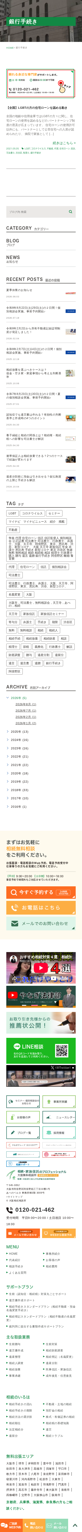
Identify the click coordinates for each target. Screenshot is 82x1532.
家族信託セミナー (52, 614)
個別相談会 (59, 567)
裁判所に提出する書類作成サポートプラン (36, 1326)
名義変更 (14, 594)
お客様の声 (53, 1260)
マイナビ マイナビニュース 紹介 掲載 (37, 521)
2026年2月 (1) (26, 717)
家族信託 (29, 614)
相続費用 (51, 1266)
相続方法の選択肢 (20, 1416)
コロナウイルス (38, 149)
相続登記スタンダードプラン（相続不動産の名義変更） (40, 1318)
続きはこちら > (64, 143)
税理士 (26, 153)
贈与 (29, 655)
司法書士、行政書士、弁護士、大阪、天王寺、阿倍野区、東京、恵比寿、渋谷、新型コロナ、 (41, 585)
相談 (64, 638)
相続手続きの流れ (20, 1404)
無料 (12, 630)
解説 (69, 646)
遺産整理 (15, 1356)
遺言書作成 (16, 1350)
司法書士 (10, 153)
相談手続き (16, 1266)
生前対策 (51, 1344)
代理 (56, 149)
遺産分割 (43, 655)
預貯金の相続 (54, 1410)
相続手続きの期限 (20, 1410)
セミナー (54, 513)
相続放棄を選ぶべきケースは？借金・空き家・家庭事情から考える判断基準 (33, 373)
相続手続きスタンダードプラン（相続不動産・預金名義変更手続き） (40, 1308)
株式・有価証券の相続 (60, 1416)
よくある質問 (17, 1272)
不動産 (50, 149)
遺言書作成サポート (22, 1300)
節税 (26, 646)
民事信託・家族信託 (59, 1369)
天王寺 (13, 614)
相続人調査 (16, 1363)
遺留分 (59, 655)
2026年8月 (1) (26, 704)
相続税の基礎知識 (57, 1423)
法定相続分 (16, 1429)
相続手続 (14, 638)
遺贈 (38, 663)
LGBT (27, 149)
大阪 (29, 594)
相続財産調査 (54, 1350)
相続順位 (15, 1423)
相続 (41, 630)
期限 (55, 622)
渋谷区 (19, 153)
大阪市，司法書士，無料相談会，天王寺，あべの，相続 (39, 604)
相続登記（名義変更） (60, 1356)
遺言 (12, 663)
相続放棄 (32, 638)
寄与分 (13, 622)
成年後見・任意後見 (59, 1375)
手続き (42, 622)
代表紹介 (15, 1260)
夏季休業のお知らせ (19, 290)
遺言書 (24, 663)
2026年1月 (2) (26, 723)
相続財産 (49, 638)
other (17, 61)
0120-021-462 (35, 1209)
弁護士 (27, 622)
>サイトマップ (14, 1196)
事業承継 (15, 1375)
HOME (10, 48)
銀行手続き (35, 153)
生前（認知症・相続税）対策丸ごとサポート (38, 1294)
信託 (73, 149)
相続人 (53, 630)
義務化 (39, 646)
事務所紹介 (53, 1253)
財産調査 (14, 655)
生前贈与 (15, 1344)
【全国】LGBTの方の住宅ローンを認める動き (36, 107)
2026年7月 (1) (26, 710)
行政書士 (55, 646)
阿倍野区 (14, 671)
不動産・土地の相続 (59, 1404)
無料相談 (26, 630)
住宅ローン (65, 149)
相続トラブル (54, 1435)
